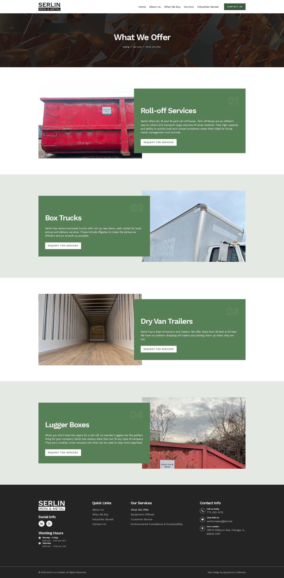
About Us (98, 509)
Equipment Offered (142, 514)
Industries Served (102, 519)
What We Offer (153, 46)
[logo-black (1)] (49, 7)
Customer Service (141, 519)
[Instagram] (49, 524)
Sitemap (241, 572)
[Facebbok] (41, 524)
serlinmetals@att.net (219, 521)
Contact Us (99, 524)
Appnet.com (229, 572)
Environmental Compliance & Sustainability (157, 524)
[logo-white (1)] (51, 505)
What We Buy (100, 514)
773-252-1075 (215, 512)
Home (126, 46)
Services (137, 46)
